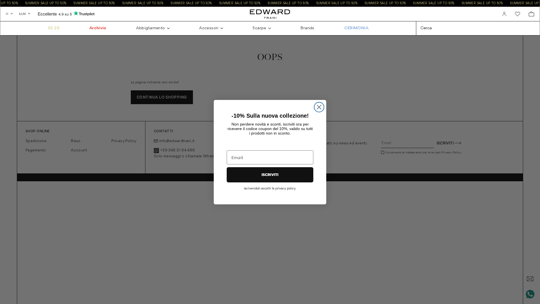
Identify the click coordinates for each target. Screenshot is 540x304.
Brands (307, 28)
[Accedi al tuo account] (504, 14)
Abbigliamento (150, 28)
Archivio (97, 28)
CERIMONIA (356, 28)
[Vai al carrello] (531, 14)
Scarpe (259, 28)
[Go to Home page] (270, 14)
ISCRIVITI (270, 175)
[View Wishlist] (517, 14)
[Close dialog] (319, 107)
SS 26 (53, 28)
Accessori (209, 28)
